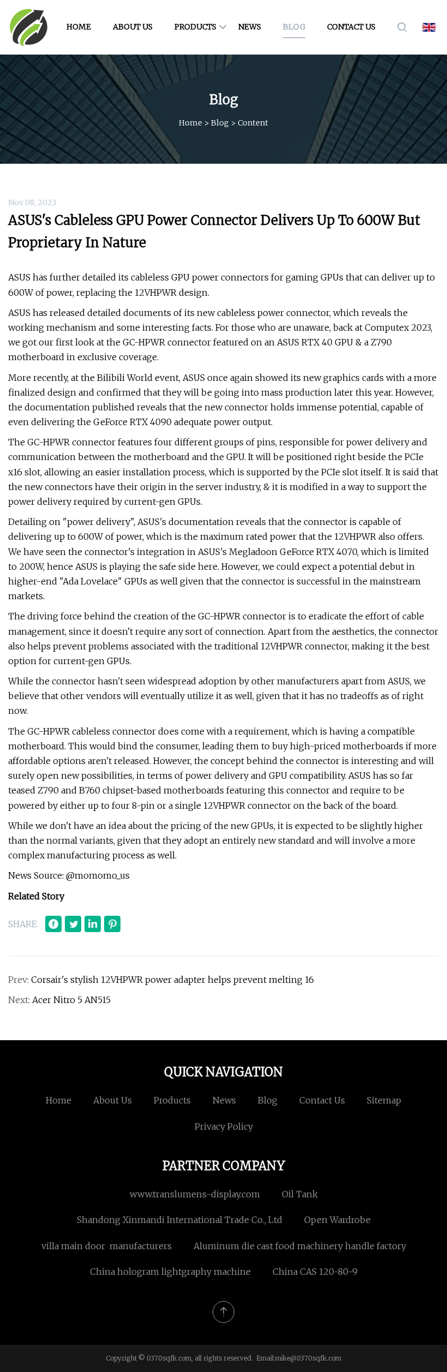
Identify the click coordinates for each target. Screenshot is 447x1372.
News (249, 27)
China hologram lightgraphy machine (170, 1271)
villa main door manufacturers (106, 1245)
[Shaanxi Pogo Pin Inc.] (28, 27)
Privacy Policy (224, 1126)
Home (79, 27)
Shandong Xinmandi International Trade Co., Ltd (179, 1219)
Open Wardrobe (337, 1219)
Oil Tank (300, 1194)
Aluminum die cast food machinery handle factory (300, 1245)
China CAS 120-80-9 (315, 1271)
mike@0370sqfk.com (308, 1358)
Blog (294, 27)
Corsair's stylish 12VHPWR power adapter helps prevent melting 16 (172, 979)
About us (133, 27)
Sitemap (384, 1100)
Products (195, 27)
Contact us (351, 27)
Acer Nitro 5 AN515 (71, 999)
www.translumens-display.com (195, 1194)
